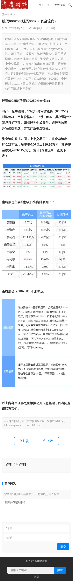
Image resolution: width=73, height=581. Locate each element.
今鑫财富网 (41, 561)
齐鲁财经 (7, 14)
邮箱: (9, 537)
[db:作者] (20, 464)
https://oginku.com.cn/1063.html (22, 425)
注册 (49, 4)
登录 (41, 4)
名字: (9, 528)
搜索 (60, 570)
